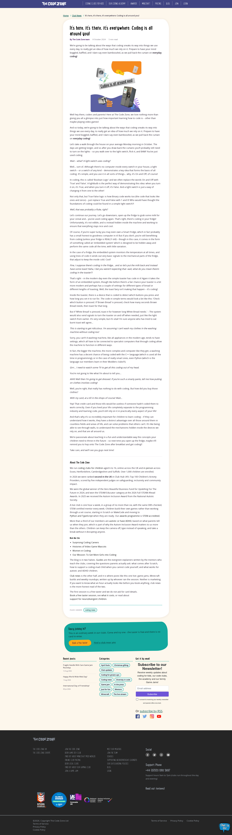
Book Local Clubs (72, 763)
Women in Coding (81, 550)
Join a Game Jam (71, 771)
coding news (90, 610)
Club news (75, 575)
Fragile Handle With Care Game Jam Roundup (78, 666)
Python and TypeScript (81, 515)
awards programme (130, 515)
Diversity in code (123, 679)
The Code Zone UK (40, 749)
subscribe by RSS (151, 711)
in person (148, 468)
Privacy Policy (176, 821)
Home (66, 15)
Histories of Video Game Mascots (89, 546)
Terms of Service (159, 821)
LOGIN (109, 771)
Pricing (158, 3)
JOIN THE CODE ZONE (72, 749)
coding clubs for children (90, 468)
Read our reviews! (155, 788)
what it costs (107, 595)
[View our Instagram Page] (161, 755)
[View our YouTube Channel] (168, 755)
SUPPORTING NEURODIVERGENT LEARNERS (122, 760)
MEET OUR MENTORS (114, 749)
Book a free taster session (83, 595)
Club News (77, 15)
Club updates (106, 670)
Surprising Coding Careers (85, 542)
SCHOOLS (110, 756)
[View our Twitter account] (154, 755)
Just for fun (105, 689)
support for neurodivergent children (88, 598)
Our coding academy (117, 3)
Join (176, 3)
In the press (119, 684)
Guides (99, 559)
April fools (105, 665)
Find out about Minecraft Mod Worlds (80, 756)
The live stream (120, 694)
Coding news (106, 679)
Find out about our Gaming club (77, 767)
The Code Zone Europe (41, 752)
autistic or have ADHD (120, 520)
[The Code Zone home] (44, 742)
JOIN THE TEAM (112, 752)
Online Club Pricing (72, 760)
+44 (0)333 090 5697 (158, 770)
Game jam (105, 684)
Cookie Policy (193, 821)
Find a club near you (105, 642)
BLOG (109, 767)
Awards (133, 3)
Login (185, 3)
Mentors (118, 689)
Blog (168, 3)
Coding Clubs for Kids (94, 3)
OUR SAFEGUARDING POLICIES (117, 763)
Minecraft (146, 3)
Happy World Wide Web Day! (75, 676)
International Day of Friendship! (76, 685)
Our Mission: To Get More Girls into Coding (94, 554)
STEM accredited (151, 515)
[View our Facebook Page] (147, 755)
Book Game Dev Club (73, 752)
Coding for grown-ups (110, 675)
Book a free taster (80, 642)
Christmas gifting (121, 665)
